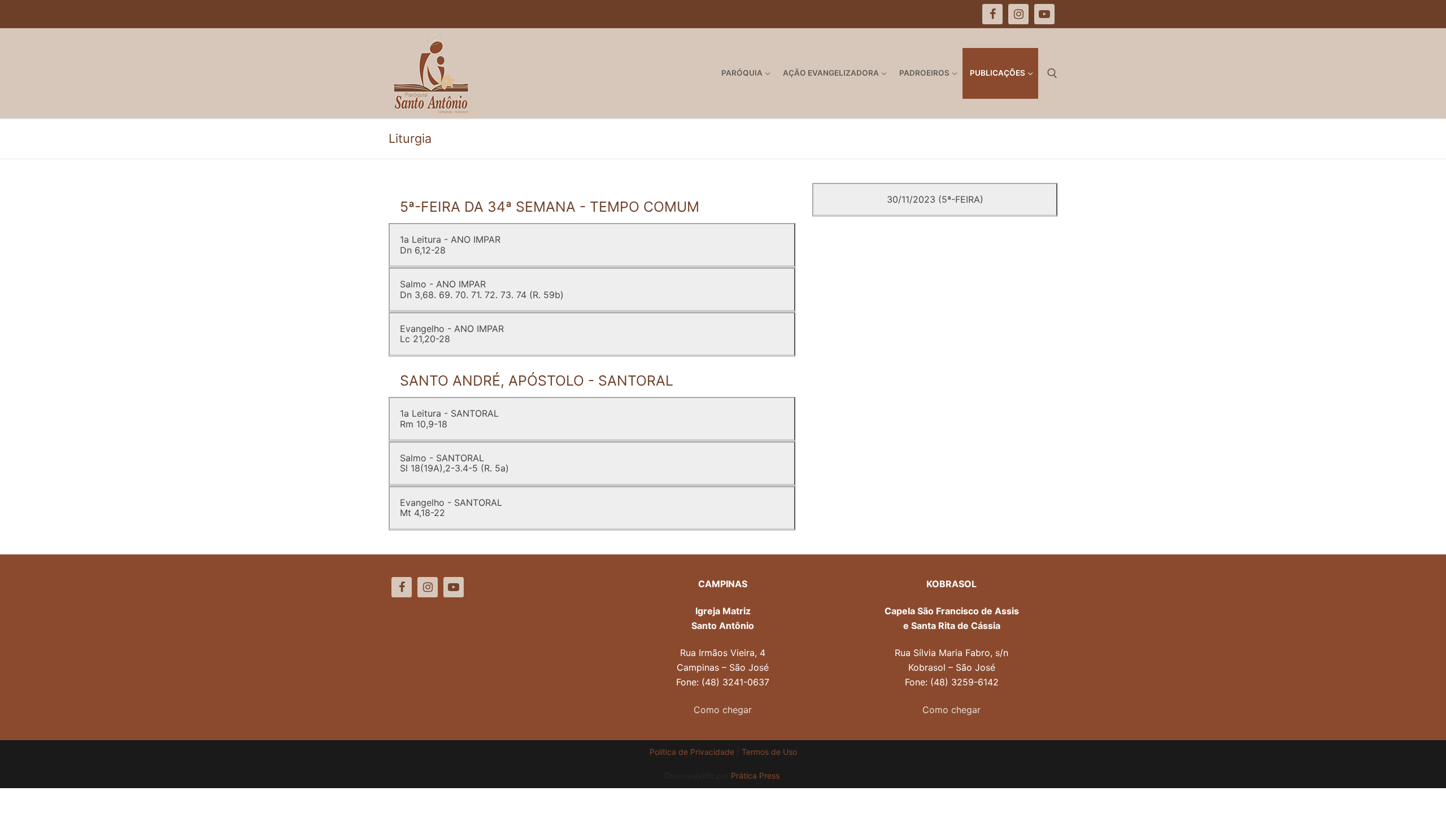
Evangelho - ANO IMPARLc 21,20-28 (452, 333)
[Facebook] (401, 587)
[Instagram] (427, 587)
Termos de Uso (769, 752)
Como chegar (723, 709)
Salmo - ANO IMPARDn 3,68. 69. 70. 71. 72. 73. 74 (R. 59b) (482, 289)
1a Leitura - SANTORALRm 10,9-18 (449, 418)
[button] (1422, 15)
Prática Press (755, 775)
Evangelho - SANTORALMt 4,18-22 (451, 507)
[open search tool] (1052, 73)
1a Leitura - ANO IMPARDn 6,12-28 (450, 244)
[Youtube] (453, 587)
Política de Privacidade (692, 752)
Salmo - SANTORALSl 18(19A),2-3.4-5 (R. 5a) (454, 463)
